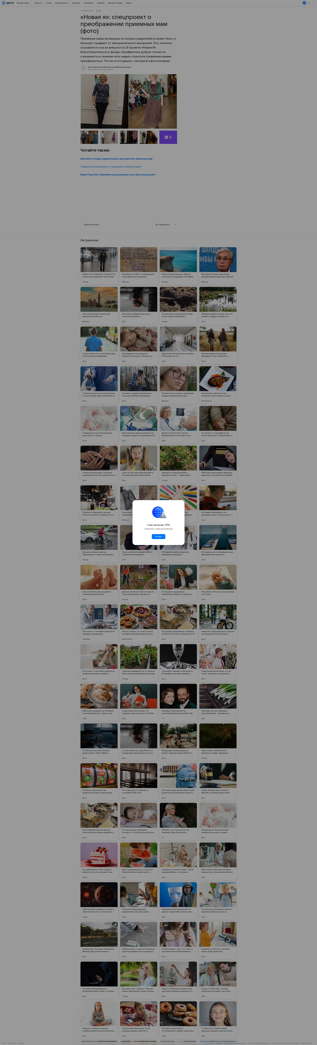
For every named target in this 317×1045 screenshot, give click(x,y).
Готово (158, 536)
